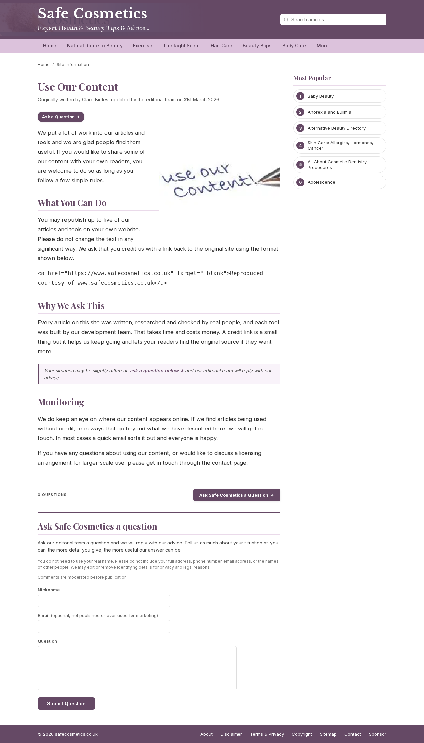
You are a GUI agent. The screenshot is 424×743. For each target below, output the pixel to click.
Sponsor (377, 734)
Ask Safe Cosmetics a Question (233, 495)
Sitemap (328, 734)
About (206, 734)
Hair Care (221, 45)
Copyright (302, 734)
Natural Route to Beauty (95, 45)
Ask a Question (58, 116)
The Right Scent (181, 45)
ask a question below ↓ (157, 370)
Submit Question (66, 703)
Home (49, 45)
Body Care (294, 45)
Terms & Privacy (267, 734)
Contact (352, 734)
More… (325, 45)
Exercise (142, 45)
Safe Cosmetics (92, 13)
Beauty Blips (257, 45)
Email (98, 615)
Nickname (49, 589)
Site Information (73, 64)
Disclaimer (231, 734)
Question (47, 641)
